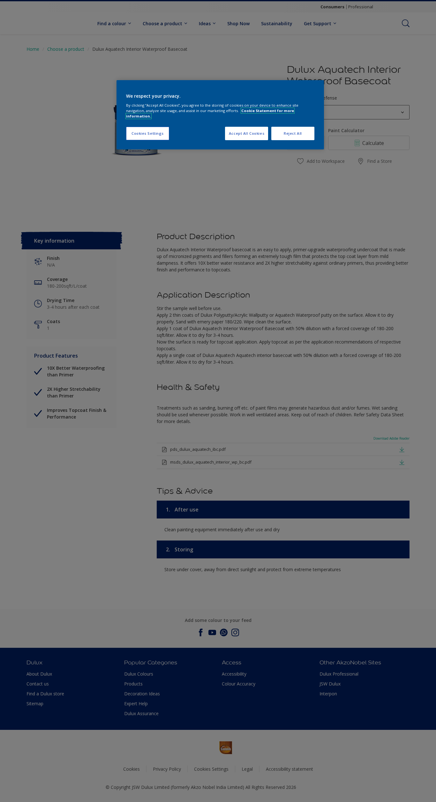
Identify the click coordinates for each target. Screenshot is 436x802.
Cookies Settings (148, 133)
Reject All (293, 133)
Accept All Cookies (246, 133)
